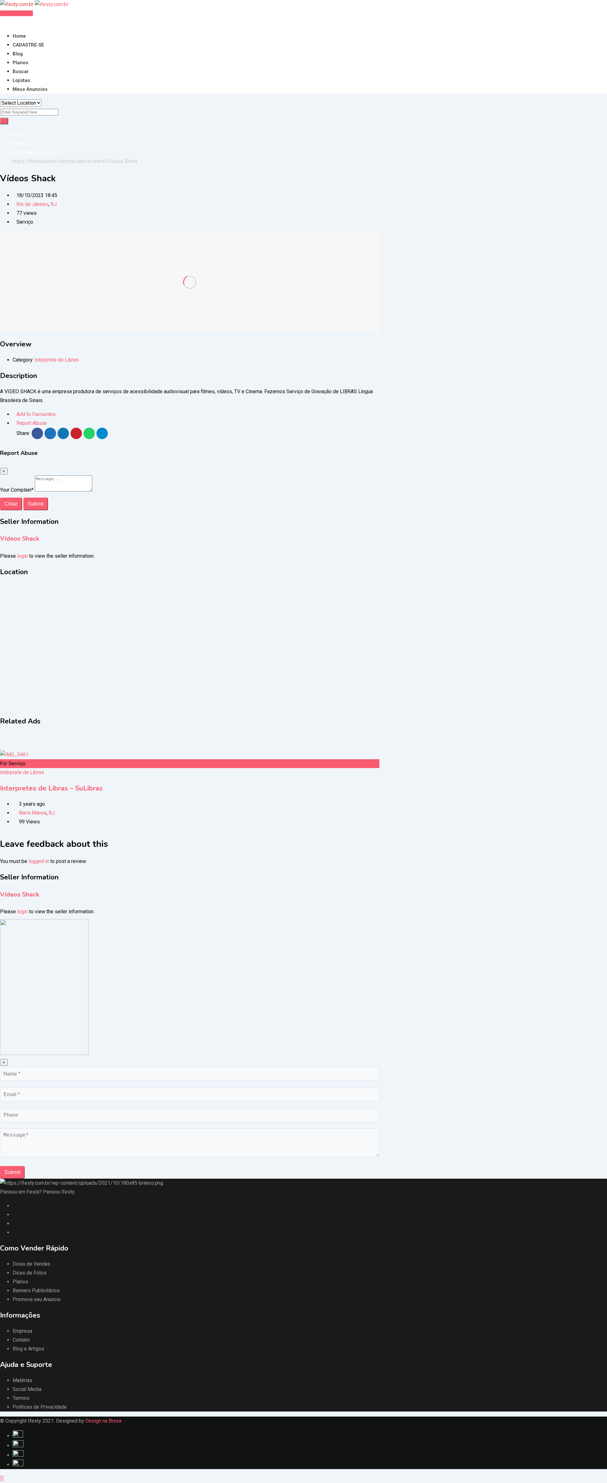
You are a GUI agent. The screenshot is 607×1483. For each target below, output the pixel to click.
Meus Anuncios (30, 89)
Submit (36, 503)
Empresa (22, 1331)
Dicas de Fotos (29, 1273)
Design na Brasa (103, 1421)
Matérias (22, 1380)
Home (19, 36)
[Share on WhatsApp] (89, 433)
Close (11, 503)
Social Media (27, 1389)
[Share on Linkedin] (63, 433)
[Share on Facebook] (37, 433)
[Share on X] (50, 433)
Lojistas (21, 80)
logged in (38, 861)
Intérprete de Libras (57, 360)
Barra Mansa (32, 813)
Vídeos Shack (19, 538)
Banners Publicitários (36, 1291)
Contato (21, 1340)
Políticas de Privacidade (40, 1407)
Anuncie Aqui (18, 13)
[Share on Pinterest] (76, 433)
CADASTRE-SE (28, 45)
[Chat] (7, 22)
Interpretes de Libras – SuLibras (51, 788)
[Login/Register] (2, 22)
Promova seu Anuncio (37, 1299)
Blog (18, 54)
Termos (21, 1398)
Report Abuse (31, 423)
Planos (20, 62)
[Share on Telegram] (102, 433)
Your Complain (17, 490)
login (22, 556)
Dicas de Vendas (31, 1264)
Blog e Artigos (28, 1349)
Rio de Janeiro (32, 204)
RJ (54, 204)
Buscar (21, 71)
